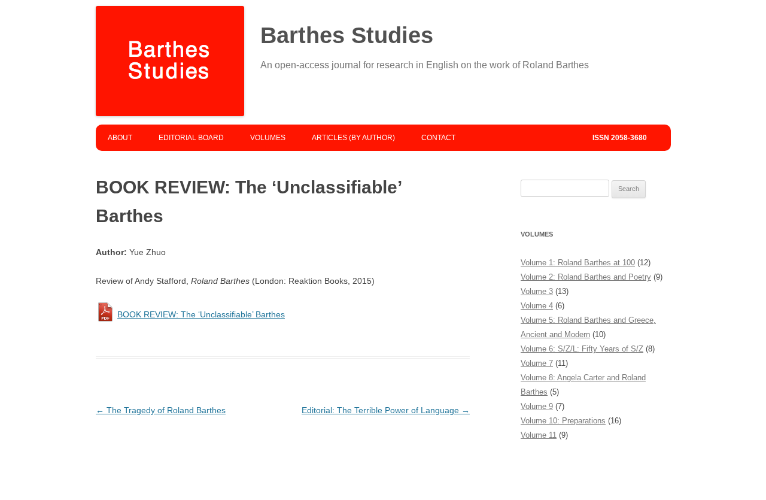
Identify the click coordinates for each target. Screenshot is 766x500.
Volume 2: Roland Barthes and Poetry (586, 276)
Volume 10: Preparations (563, 420)
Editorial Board (191, 138)
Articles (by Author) (353, 138)
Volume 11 (539, 435)
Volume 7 (537, 363)
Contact (438, 138)
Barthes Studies (346, 35)
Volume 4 (537, 305)
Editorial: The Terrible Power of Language (386, 410)
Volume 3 (537, 291)
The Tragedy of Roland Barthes (161, 410)
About (120, 138)
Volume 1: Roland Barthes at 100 (578, 262)
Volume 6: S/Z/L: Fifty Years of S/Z (582, 348)
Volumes (267, 138)
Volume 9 (537, 406)
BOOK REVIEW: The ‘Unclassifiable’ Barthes (201, 314)
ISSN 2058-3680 (619, 138)
